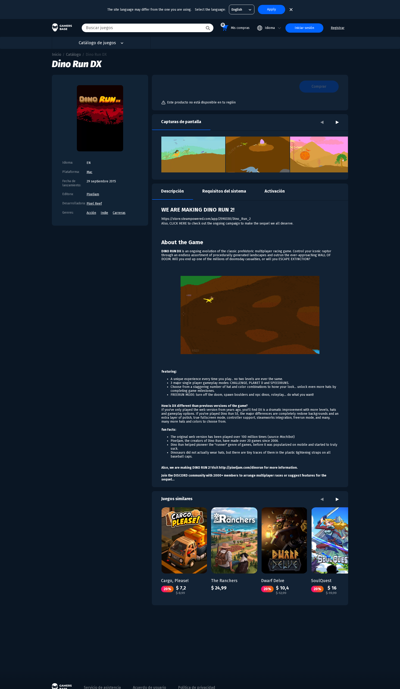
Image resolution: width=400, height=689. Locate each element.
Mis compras (236, 26)
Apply (271, 9)
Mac (89, 172)
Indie (104, 213)
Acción (91, 213)
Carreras (119, 213)
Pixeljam (93, 194)
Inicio (56, 54)
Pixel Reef (94, 204)
